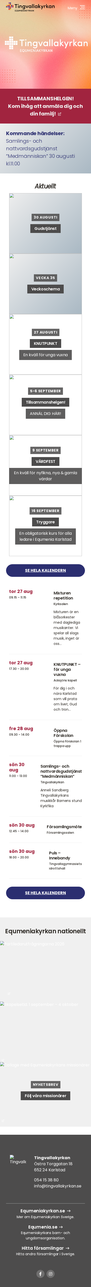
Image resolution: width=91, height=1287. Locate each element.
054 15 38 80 (46, 1180)
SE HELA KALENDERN (45, 570)
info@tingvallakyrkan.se (57, 1186)
